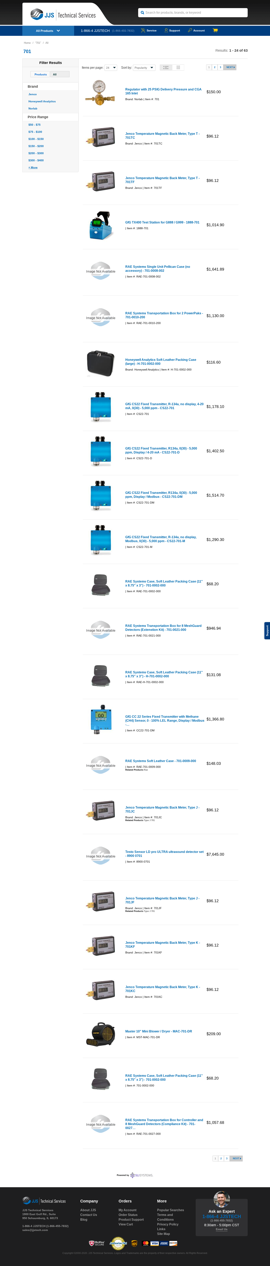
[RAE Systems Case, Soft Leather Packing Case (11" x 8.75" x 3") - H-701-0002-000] (100, 675)
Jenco (32, 94)
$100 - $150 (36, 139)
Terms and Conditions (165, 1217)
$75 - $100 (35, 131)
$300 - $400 (36, 160)
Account (199, 30)
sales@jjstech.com (35, 1230)
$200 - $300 (36, 153)
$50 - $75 (34, 124)
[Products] (41, 72)
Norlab (32, 108)
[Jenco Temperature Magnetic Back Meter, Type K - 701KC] (100, 990)
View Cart (126, 1224)
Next (230, 67)
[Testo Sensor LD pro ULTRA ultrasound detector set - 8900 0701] (101, 856)
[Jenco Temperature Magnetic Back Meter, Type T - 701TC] (100, 137)
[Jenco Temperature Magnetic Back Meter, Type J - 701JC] (100, 810)
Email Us (222, 1229)
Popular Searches (170, 1210)
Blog (83, 1219)
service (152, 30)
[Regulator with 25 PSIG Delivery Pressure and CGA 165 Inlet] (100, 92)
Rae (146, 770)
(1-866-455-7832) (123, 30)
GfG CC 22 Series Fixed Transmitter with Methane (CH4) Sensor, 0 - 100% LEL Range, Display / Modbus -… (164, 720)
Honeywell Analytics (42, 101)
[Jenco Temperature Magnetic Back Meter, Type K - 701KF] (100, 946)
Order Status (128, 1215)
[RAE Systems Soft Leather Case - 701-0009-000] (101, 765)
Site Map (163, 1234)
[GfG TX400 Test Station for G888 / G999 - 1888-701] (100, 225)
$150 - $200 (36, 146)
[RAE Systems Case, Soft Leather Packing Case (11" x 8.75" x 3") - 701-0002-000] (100, 585)
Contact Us (88, 1215)
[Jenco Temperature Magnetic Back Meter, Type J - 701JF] (100, 901)
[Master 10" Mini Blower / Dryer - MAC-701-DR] (100, 1034)
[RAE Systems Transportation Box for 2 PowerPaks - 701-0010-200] (101, 318)
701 (38, 42)
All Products (44, 30)
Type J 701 (149, 820)
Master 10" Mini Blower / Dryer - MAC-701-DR (158, 1031)
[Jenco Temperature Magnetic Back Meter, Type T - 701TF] (100, 181)
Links (161, 1229)
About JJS (88, 1210)
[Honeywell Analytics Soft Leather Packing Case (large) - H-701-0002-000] (100, 363)
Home (27, 42)
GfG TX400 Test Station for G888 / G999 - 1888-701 (162, 222)
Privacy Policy (167, 1224)
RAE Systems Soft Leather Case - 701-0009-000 (160, 761)
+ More (33, 167)
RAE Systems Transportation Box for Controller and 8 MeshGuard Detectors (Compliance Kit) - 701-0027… (164, 1124)
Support (174, 30)
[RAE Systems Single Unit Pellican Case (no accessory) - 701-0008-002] (101, 271)
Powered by (123, 1175)
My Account (127, 1210)
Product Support (131, 1219)
